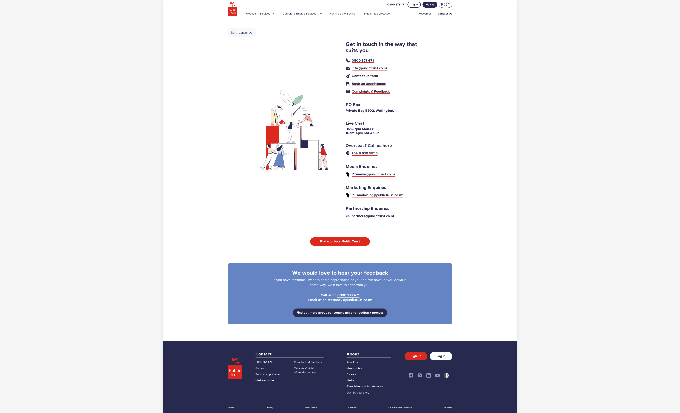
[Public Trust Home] (232, 9)
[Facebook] (410, 375)
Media (350, 380)
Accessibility (310, 408)
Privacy (269, 408)
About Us (352, 362)
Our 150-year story (358, 392)
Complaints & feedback (308, 362)
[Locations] (442, 5)
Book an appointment (268, 374)
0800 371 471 (396, 4)
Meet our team (355, 368)
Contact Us (245, 32)
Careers (351, 374)
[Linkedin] (428, 375)
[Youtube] (437, 375)
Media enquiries (265, 380)
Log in (414, 4)
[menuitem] (263, 15)
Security (352, 408)
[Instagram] (419, 375)
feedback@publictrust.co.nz (349, 300)
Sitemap (448, 408)
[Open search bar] (449, 5)
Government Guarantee (400, 408)
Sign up (430, 4)
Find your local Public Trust (340, 241)
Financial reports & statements (365, 386)
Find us (260, 368)
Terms (231, 408)
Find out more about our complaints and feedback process (340, 312)
